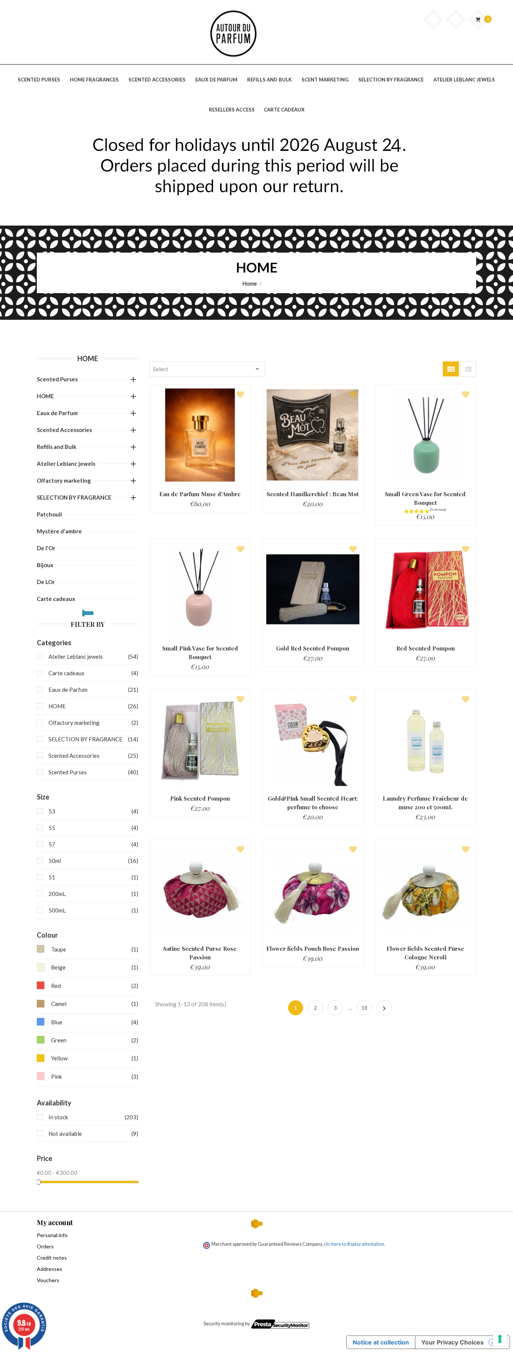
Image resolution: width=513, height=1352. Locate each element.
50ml (91, 860)
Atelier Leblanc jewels (66, 463)
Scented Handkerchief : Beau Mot (313, 494)
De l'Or (46, 548)
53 (91, 811)
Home (87, 358)
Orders (45, 1246)
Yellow (94, 1058)
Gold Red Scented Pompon (312, 648)
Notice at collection (381, 1342)
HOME (45, 396)
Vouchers (48, 1280)
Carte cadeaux (56, 598)
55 (91, 827)
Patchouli (49, 514)
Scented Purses (57, 379)
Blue (94, 1022)
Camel (94, 1003)
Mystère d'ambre (59, 531)
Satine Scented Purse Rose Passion (200, 953)
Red (94, 985)
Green (94, 1040)
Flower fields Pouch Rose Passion (312, 948)
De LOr (46, 581)
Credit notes (52, 1257)
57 (91, 844)
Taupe (94, 949)
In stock (91, 1117)
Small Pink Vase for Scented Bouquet (200, 652)
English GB (453, 91)
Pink (94, 1076)
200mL (91, 893)
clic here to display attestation (354, 1244)
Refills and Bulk (56, 446)
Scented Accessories (64, 429)
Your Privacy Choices (452, 1342)
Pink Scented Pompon (200, 798)
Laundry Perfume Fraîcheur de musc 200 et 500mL (425, 803)
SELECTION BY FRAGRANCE (74, 497)
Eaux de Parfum (57, 413)
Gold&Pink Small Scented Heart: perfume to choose (313, 803)
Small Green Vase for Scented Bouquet (425, 498)
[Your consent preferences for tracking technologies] (500, 1339)
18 (364, 1007)
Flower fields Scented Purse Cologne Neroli (425, 953)
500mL (91, 910)
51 (91, 877)
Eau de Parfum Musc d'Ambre (200, 494)
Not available (91, 1133)
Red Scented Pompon (425, 648)
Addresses (49, 1269)
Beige (94, 967)
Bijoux (45, 565)
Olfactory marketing (64, 480)
